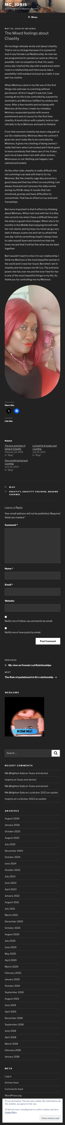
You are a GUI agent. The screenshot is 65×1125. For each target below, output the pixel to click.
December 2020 (14, 921)
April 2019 (10, 1011)
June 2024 (10, 863)
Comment (11, 525)
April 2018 (10, 1037)
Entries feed (11, 1082)
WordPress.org (13, 1095)
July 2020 (10, 940)
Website (9, 600)
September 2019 (14, 992)
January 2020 (12, 979)
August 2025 (12, 838)
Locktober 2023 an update (43, 792)
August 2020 (12, 934)
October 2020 (12, 928)
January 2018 (12, 1056)
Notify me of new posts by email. (23, 632)
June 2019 (10, 1005)
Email (9, 584)
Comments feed (14, 1089)
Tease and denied (38, 773)
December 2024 (14, 850)
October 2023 (12, 870)
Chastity (15, 492)
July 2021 (10, 908)
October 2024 (12, 857)
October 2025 (12, 831)
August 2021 (12, 902)
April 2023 (11, 889)
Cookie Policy (11, 1112)
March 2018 (11, 1043)
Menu (34, 17)
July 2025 (10, 844)
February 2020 (13, 973)
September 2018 (14, 1024)
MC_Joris (16, 4)
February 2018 (13, 1050)
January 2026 (12, 825)
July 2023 (10, 876)
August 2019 (12, 998)
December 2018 (14, 1018)
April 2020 (11, 960)
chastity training (34, 492)
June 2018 (10, 1030)
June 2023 (10, 883)
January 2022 (12, 895)
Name (9, 568)
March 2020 (11, 966)
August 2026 (12, 818)
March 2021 (11, 915)
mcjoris (30, 29)
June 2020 (10, 947)
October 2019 (12, 985)
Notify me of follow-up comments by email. (29, 621)
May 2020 (10, 953)
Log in (8, 1076)
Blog (12, 487)
